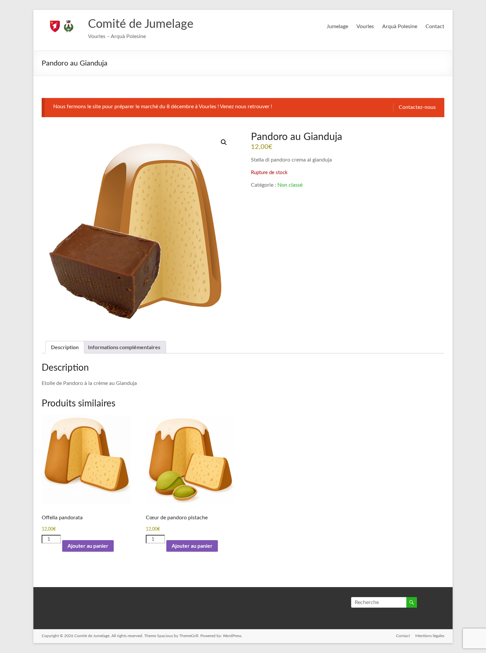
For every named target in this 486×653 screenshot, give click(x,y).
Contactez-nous (417, 107)
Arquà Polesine (399, 26)
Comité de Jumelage (140, 24)
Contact (434, 26)
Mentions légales (429, 636)
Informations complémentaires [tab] (124, 347)
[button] (224, 142)
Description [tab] (65, 347)
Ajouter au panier (87, 545)
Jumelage (337, 26)
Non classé (290, 185)
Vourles (365, 26)
